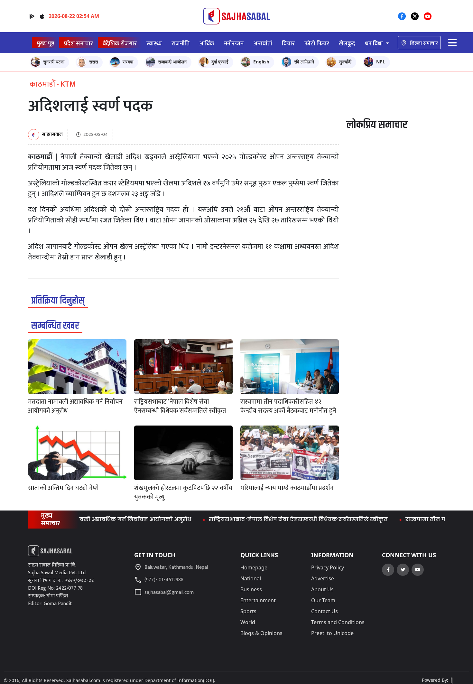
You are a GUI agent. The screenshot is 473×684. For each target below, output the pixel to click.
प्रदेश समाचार (78, 43)
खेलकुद (347, 43)
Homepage (253, 567)
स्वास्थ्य (154, 43)
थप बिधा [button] (374, 43)
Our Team (323, 600)
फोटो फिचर (316, 43)
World (247, 622)
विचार (288, 43)
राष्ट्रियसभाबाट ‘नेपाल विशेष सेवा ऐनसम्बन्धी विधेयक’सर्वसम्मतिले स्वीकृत (283, 519)
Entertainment (258, 600)
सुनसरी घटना (53, 62)
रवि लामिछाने (304, 62)
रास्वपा (128, 62)
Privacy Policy (327, 567)
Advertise (322, 578)
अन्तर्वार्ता (262, 43)
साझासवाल (52, 134)
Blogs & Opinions (261, 633)
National (250, 578)
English (261, 62)
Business (251, 589)
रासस (93, 62)
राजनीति (181, 43)
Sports (248, 611)
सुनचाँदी (345, 62)
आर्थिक (206, 43)
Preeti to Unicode (332, 633)
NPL (380, 62)
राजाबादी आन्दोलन (172, 62)
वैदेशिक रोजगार (120, 43)
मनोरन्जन (234, 43)
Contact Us (324, 611)
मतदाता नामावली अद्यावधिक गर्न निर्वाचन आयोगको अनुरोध (104, 519)
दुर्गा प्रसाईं (219, 62)
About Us (322, 589)
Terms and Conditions (338, 622)
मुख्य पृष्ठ (45, 43)
